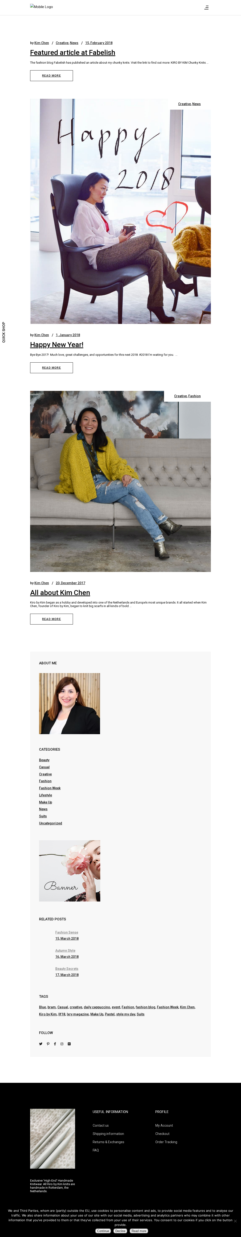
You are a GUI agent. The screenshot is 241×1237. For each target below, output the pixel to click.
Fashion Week (49, 788)
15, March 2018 (67, 938)
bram (52, 1007)
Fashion (194, 396)
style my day (125, 1014)
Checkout (162, 1134)
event (116, 1007)
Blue (42, 1007)
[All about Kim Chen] (120, 481)
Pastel (110, 1014)
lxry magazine (78, 1014)
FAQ (96, 1150)
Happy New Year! (56, 344)
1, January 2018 (68, 335)
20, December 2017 (70, 583)
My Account (164, 1125)
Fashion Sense (66, 932)
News (74, 43)
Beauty (44, 760)
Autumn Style (65, 950)
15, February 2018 (98, 43)
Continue (103, 1231)
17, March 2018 (67, 975)
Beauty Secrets (66, 969)
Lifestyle (45, 795)
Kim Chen (41, 43)
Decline (120, 1231)
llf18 (61, 1014)
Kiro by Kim (48, 1014)
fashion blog (145, 1007)
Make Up (45, 802)
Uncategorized (50, 823)
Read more (139, 1231)
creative (76, 1007)
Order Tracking (166, 1142)
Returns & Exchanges (108, 1142)
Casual (44, 767)
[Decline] (235, 1221)
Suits (43, 816)
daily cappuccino (97, 1007)
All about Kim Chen (60, 592)
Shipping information (108, 1134)
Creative (62, 43)
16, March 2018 (67, 957)
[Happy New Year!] (120, 211)
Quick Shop (4, 332)
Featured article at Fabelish (72, 52)
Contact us (101, 1125)
